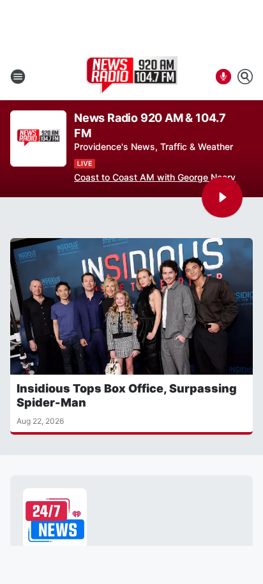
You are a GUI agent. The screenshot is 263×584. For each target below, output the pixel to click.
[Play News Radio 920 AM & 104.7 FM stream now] (38, 138)
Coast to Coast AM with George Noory (155, 177)
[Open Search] (245, 76)
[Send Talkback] (223, 76)
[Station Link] (132, 76)
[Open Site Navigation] (18, 76)
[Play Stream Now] (222, 197)
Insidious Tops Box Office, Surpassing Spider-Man (127, 395)
